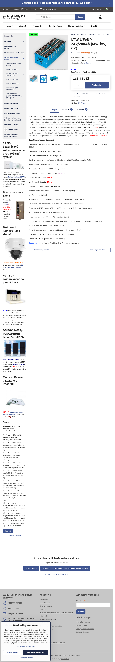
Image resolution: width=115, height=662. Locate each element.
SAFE (9, 177)
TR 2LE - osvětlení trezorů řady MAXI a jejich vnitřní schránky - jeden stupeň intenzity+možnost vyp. (13, 456)
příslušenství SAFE (18, 177)
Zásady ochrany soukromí (71, 655)
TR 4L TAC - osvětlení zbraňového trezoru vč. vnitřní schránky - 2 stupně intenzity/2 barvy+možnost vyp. (13, 484)
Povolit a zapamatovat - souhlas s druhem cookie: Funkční (65, 568)
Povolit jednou (31, 568)
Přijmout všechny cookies (35, 653)
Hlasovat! (8, 531)
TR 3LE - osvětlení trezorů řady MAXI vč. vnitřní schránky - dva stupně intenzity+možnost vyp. (13, 474)
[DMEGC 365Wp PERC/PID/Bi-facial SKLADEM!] (15, 348)
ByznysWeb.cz (64, 659)
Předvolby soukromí (54, 655)
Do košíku (96, 85)
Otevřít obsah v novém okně (57, 574)
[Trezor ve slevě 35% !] (20, 210)
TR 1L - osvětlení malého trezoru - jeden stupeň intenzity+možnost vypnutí (12, 437)
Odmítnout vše (12, 653)
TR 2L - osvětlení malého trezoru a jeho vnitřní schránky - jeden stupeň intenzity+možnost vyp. (14, 446)
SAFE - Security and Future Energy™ (14, 16)
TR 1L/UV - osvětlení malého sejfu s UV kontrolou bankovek (14, 524)
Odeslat (81, 612)
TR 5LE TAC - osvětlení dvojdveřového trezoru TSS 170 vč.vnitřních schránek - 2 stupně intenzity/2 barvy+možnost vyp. (14, 516)
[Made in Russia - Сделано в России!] (15, 398)
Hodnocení (75, 53)
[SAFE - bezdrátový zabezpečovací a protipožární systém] (14, 165)
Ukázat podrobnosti (26, 658)
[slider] (85, 53)
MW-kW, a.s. (81, 103)
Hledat (80, 17)
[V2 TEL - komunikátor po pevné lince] (15, 297)
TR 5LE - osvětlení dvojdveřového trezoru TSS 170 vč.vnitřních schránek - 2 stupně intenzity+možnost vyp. (14, 506)
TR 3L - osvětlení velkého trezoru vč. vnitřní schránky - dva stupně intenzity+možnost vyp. (14, 465)
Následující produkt (97, 250)
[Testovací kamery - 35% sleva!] (15, 249)
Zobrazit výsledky (15, 536)
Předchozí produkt (41, 250)
